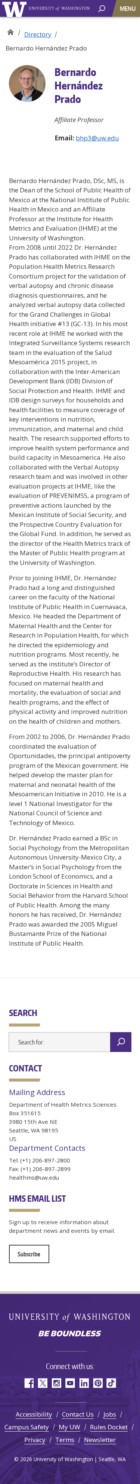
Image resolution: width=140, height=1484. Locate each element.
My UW (69, 1427)
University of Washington (15, 8)
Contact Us (78, 1414)
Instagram (56, 1383)
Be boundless (70, 1334)
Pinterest (98, 1383)
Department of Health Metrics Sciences (10, 30)
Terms (64, 1439)
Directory (38, 34)
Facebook (29, 1383)
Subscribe (29, 1254)
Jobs (109, 1414)
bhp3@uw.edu (97, 138)
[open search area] (101, 8)
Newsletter (100, 1439)
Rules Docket (109, 1427)
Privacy (35, 1439)
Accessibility (34, 1414)
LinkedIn (84, 1383)
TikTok (111, 1383)
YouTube (70, 1383)
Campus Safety (26, 1427)
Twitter (42, 1383)
